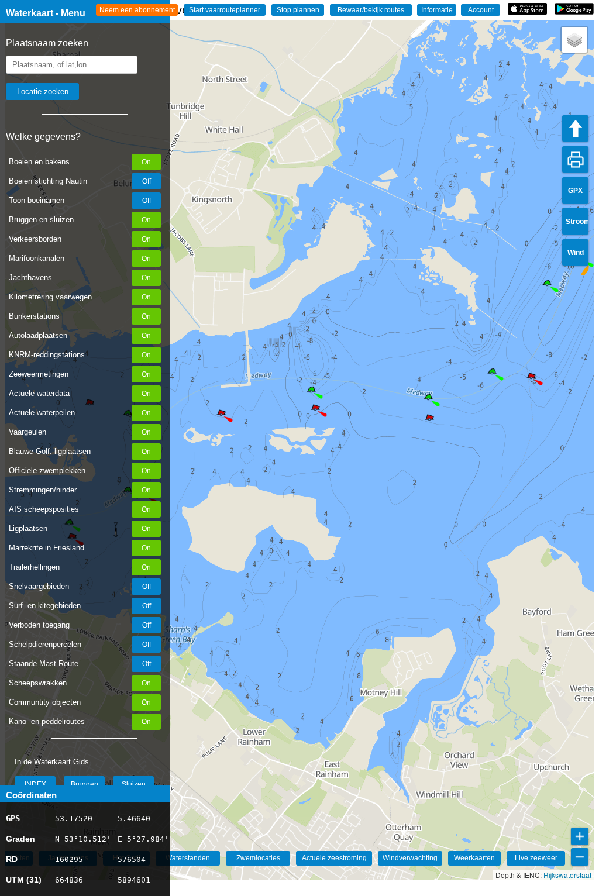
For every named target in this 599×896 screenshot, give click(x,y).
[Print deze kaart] (575, 159)
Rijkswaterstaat (567, 875)
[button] (492, 373)
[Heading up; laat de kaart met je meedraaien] (575, 128)
